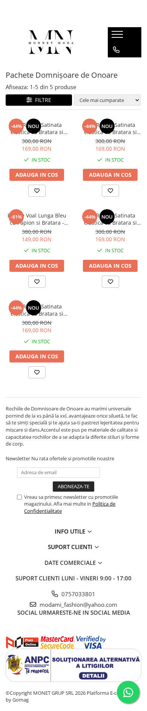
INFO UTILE (71, 531)
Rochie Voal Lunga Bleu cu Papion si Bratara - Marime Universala (37, 219)
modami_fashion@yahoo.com (77, 604)
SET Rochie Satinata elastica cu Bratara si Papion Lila (37, 128)
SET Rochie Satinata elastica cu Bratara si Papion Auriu (37, 310)
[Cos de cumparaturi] (116, 64)
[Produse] (118, 36)
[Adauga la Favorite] (37, 191)
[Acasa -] (51, 42)
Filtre (41, 99)
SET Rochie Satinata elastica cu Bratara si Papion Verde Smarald (110, 128)
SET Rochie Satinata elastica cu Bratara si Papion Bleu (110, 219)
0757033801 (77, 594)
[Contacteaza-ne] (116, 49)
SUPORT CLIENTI (71, 547)
